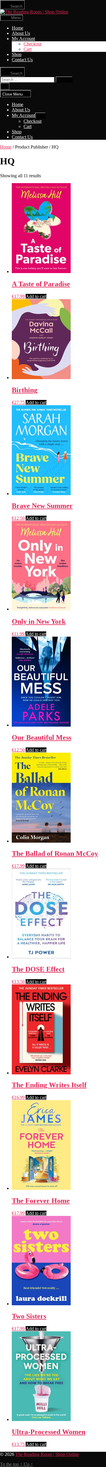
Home (17, 27)
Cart (28, 49)
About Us (21, 33)
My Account (23, 38)
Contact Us (22, 59)
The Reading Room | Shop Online (47, 1454)
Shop (16, 54)
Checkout (33, 43)
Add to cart (36, 296)
